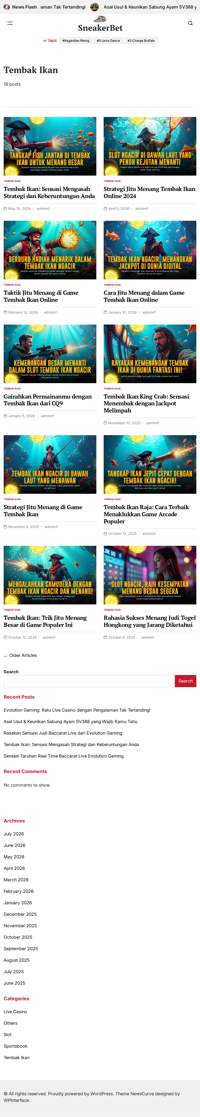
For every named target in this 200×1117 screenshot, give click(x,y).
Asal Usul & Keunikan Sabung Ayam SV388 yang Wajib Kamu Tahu (70, 721)
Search (11, 671)
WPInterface (16, 1100)
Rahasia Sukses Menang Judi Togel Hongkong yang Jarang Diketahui (150, 621)
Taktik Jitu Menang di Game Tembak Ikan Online (41, 296)
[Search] (190, 23)
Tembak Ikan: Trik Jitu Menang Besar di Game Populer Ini (45, 621)
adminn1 (43, 208)
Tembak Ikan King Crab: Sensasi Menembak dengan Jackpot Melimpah (146, 403)
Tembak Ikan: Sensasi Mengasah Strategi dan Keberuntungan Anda (49, 192)
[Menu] (10, 23)
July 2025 (14, 971)
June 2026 (14, 845)
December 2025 (20, 914)
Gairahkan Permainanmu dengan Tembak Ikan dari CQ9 (47, 399)
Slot (7, 1034)
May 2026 (14, 856)
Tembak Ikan (12, 180)
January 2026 (18, 902)
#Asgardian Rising (75, 40)
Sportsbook (16, 1046)
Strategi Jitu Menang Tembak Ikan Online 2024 (149, 192)
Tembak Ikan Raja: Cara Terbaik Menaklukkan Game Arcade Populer (146, 514)
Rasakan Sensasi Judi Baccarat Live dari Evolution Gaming (63, 733)
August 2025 (17, 960)
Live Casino (15, 1011)
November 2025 (20, 925)
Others (10, 1023)
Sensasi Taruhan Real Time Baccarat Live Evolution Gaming (64, 756)
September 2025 (21, 948)
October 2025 (18, 937)
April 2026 (14, 868)
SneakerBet (100, 28)
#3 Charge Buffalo (141, 40)
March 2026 (16, 879)
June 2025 (14, 983)
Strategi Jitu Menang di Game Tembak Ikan (43, 510)
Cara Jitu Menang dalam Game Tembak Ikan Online (144, 296)
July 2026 (14, 833)
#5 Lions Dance (108, 40)
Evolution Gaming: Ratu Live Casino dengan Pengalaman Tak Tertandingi (77, 710)
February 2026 (19, 891)
